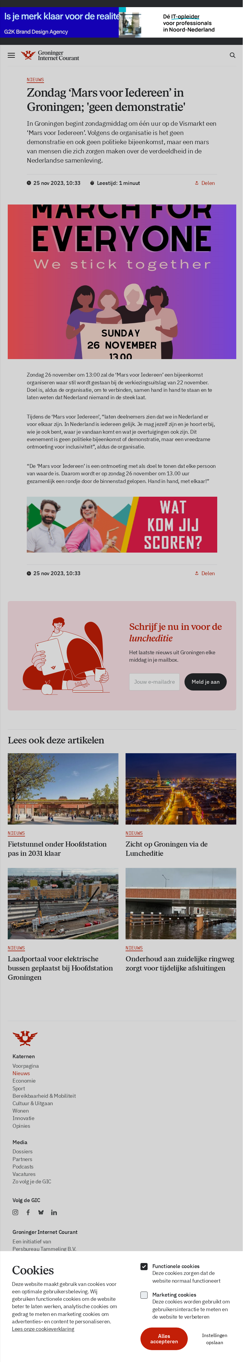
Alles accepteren (161, 1339)
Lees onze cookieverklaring (43, 1328)
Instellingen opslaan (210, 1338)
